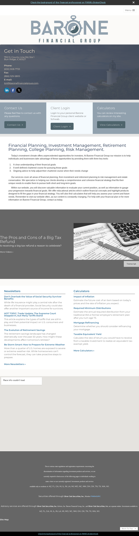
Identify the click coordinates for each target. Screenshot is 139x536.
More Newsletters (15, 364)
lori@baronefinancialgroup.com (21, 83)
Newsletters (12, 291)
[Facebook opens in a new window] (13, 90)
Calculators (81, 291)
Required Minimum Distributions (92, 308)
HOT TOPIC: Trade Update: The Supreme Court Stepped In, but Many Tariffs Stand (30, 314)
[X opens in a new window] (19, 90)
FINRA (93, 496)
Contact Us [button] (13, 125)
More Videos (6, 252)
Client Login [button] (60, 126)
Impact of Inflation (84, 296)
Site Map (4, 519)
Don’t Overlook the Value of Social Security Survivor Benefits (32, 297)
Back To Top (127, 529)
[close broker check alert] (133, 2)
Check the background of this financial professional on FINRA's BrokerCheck (68, 2)
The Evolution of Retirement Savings (24, 330)
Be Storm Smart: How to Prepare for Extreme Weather (34, 344)
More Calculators (84, 350)
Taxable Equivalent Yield (87, 334)
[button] (130, 10)
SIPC (99, 496)
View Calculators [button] (110, 125)
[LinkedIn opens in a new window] (7, 90)
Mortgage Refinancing (86, 322)
